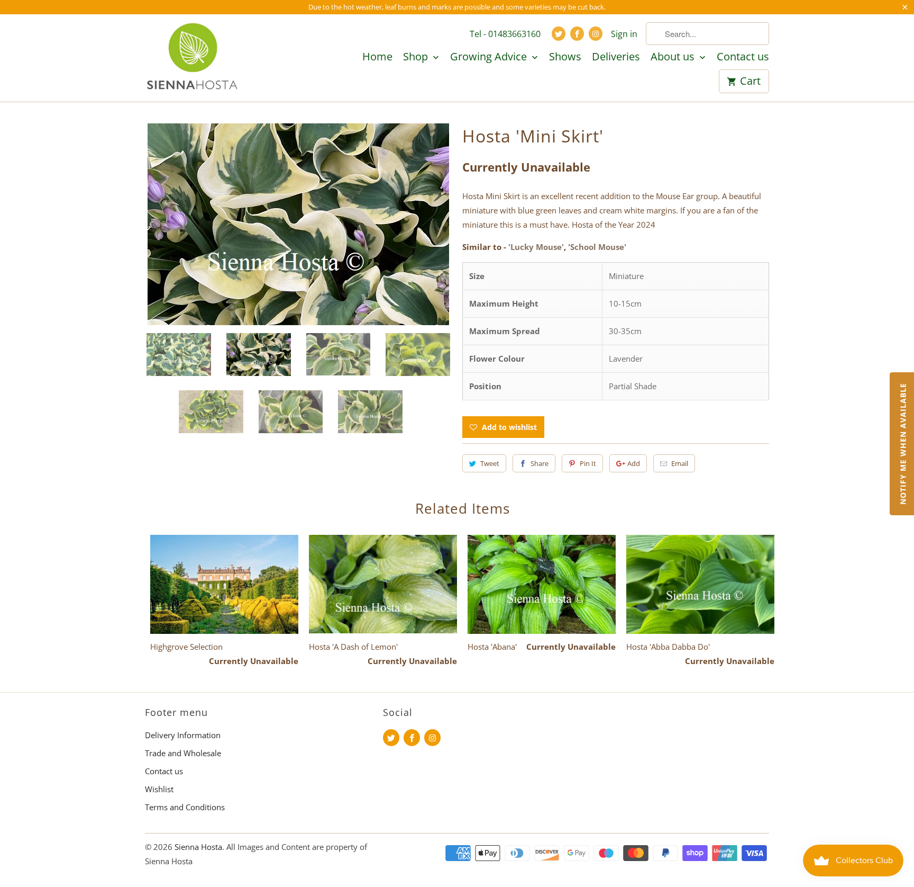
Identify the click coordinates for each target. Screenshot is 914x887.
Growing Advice (489, 57)
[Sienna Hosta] (192, 57)
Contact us (743, 57)
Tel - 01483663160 (505, 34)
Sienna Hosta (198, 846)
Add (633, 463)
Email (679, 463)
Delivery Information (183, 735)
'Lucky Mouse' (536, 246)
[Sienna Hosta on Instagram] (595, 33)
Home (377, 57)
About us (674, 57)
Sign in (624, 34)
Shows (565, 57)
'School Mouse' (597, 246)
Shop (417, 57)
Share (540, 463)
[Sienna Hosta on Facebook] (577, 33)
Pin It (588, 463)
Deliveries (616, 57)
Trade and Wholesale (183, 753)
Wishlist (159, 789)
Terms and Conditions (185, 807)
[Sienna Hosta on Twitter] (558, 33)
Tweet (489, 463)
